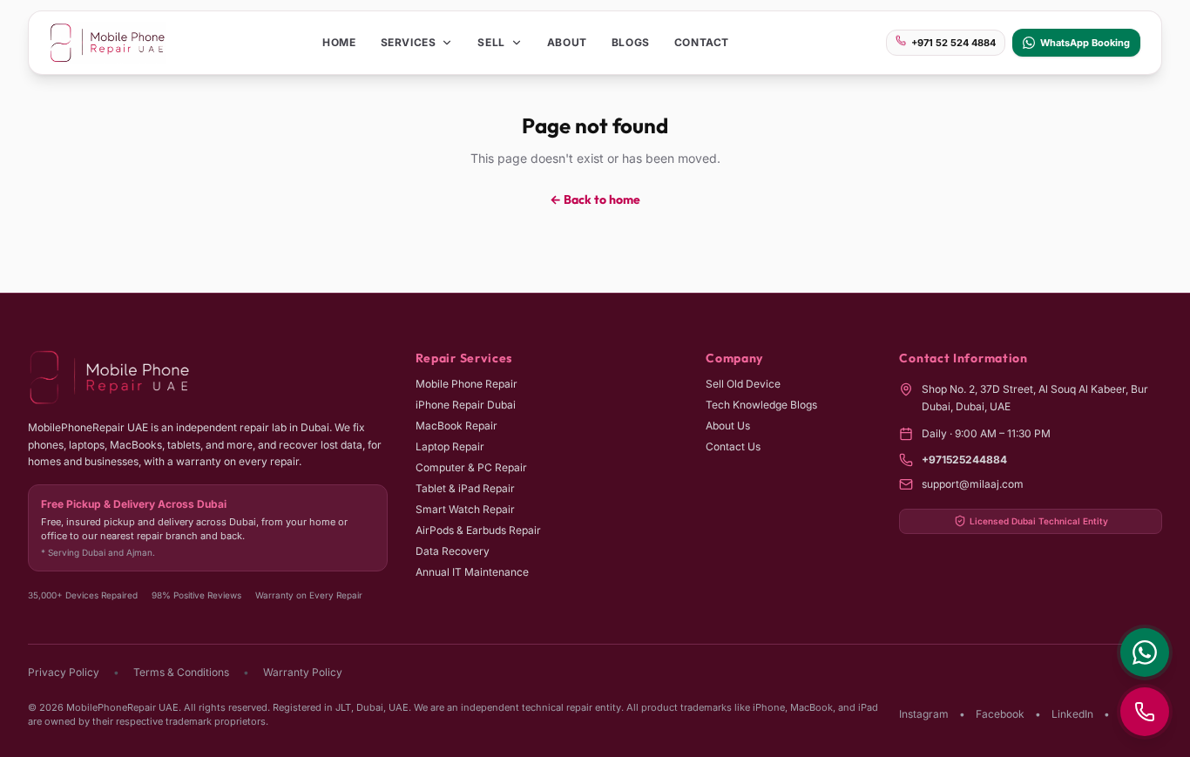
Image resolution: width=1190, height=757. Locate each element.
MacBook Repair (456, 425)
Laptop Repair (450, 446)
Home (338, 42)
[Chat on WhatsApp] (1144, 652)
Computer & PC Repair (471, 467)
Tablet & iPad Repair (465, 488)
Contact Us (733, 446)
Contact (701, 42)
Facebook (1000, 713)
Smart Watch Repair (465, 509)
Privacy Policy (63, 672)
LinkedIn (1072, 713)
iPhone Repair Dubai (466, 404)
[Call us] (1144, 711)
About (567, 42)
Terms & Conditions (181, 672)
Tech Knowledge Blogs (761, 404)
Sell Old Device (743, 383)
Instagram (924, 713)
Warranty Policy (302, 672)
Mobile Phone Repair (466, 383)
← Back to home (595, 199)
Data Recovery (453, 551)
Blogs (631, 42)
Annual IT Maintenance (472, 571)
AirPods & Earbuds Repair (478, 530)
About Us (728, 425)
